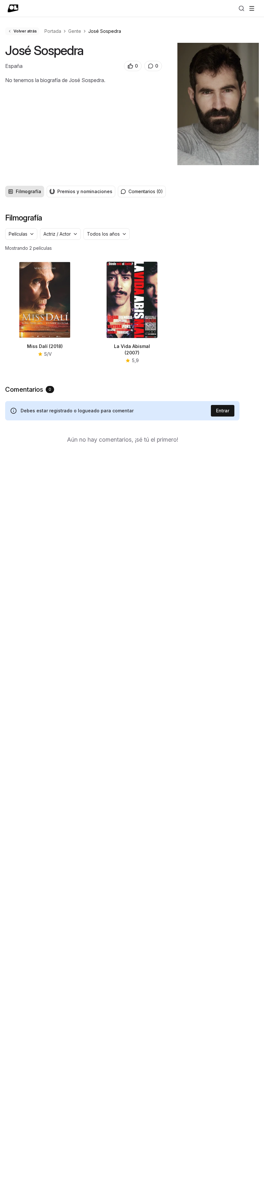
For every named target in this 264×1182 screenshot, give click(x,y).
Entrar (222, 410)
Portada (52, 31)
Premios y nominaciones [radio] (84, 191)
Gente (74, 31)
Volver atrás (25, 31)
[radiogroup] (60, 191)
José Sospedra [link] (104, 31)
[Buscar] (241, 8)
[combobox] (21, 234)
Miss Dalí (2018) (45, 346)
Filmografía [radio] (28, 191)
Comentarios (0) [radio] (145, 191)
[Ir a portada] (13, 8)
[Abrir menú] (251, 8)
